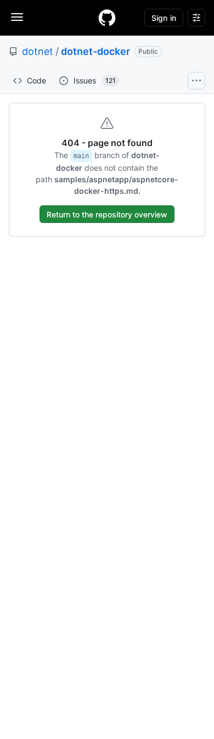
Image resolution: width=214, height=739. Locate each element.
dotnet (37, 51)
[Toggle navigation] (17, 17)
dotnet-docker (95, 51)
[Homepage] (107, 17)
